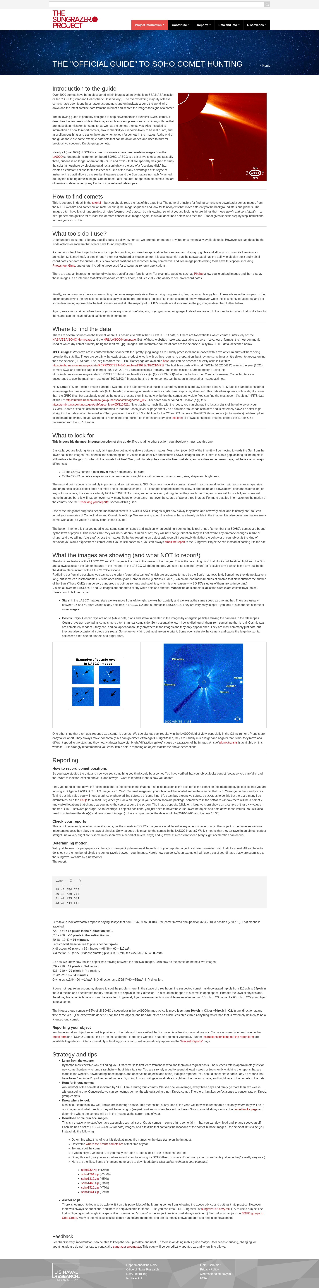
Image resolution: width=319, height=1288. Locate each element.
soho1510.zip (90, 1187)
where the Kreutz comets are (104, 1144)
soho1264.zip (90, 1174)
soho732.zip (89, 1169)
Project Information (148, 25)
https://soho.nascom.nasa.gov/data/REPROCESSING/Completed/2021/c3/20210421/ (108, 365)
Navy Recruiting (136, 1273)
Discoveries (256, 25)
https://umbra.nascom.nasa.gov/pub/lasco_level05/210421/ (90, 404)
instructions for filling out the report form (228, 1036)
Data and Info (228, 25)
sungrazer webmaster (127, 1246)
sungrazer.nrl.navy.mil (215, 1209)
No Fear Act (134, 1278)
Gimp (71, 265)
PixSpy (198, 273)
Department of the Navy (141, 1265)
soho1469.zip (90, 1183)
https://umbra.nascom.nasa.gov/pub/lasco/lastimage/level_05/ (106, 400)
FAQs (83, 800)
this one (177, 417)
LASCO (57, 156)
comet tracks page (246, 1109)
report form (59, 1036)
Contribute (180, 25)
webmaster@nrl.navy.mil (216, 1273)
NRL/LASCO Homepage (120, 339)
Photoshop (59, 265)
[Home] (79, 19)
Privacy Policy (209, 1269)
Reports (203, 25)
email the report (175, 542)
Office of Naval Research (142, 1269)
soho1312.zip (90, 1178)
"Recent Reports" (191, 1041)
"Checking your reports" (93, 502)
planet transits (228, 742)
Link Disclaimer (210, 1265)
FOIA (203, 1278)
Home (266, 65)
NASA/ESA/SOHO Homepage (72, 339)
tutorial (96, 202)
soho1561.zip (90, 1192)
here (166, 361)
